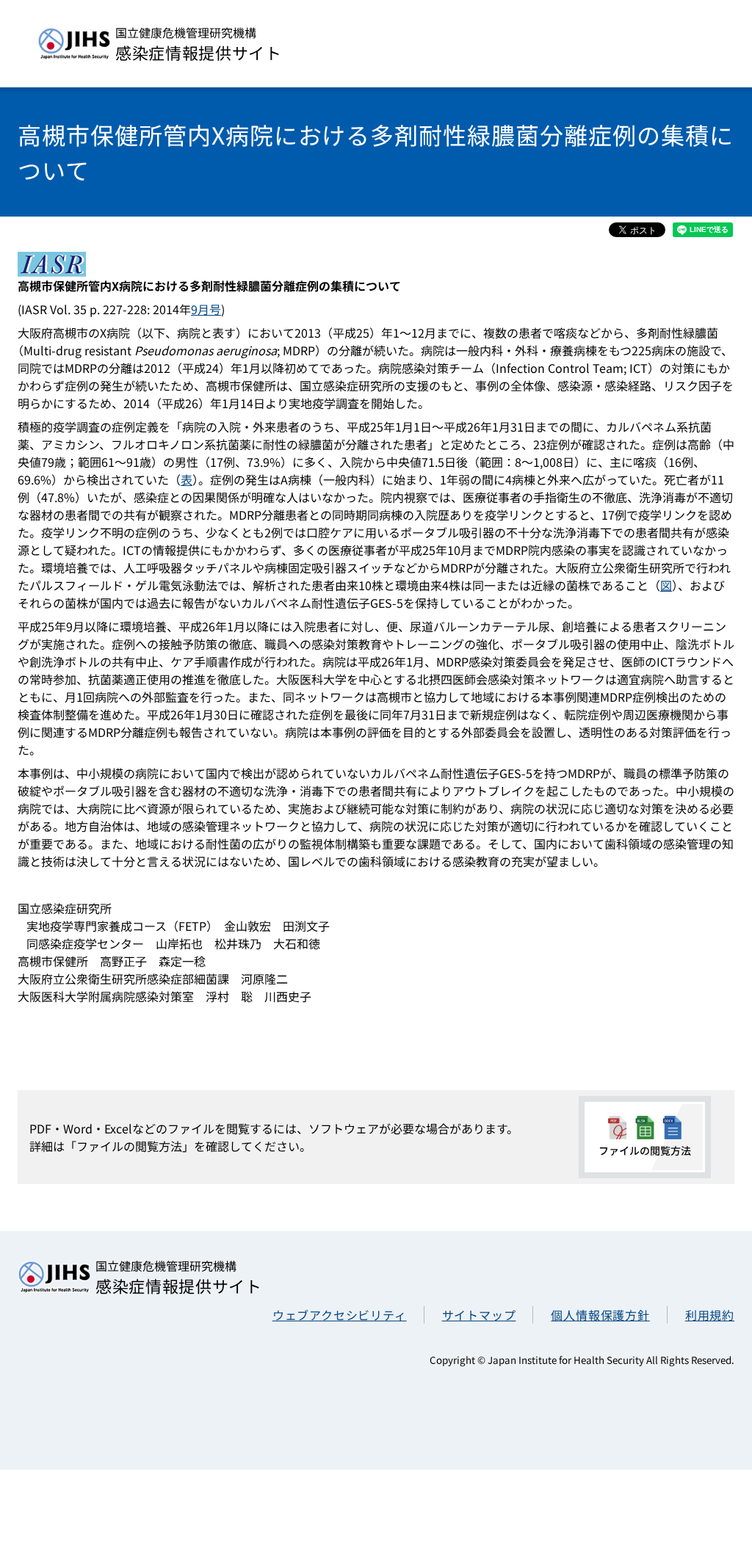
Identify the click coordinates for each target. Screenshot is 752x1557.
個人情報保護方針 (600, 1315)
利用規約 (709, 1315)
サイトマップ (479, 1315)
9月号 (206, 309)
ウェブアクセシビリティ (339, 1315)
